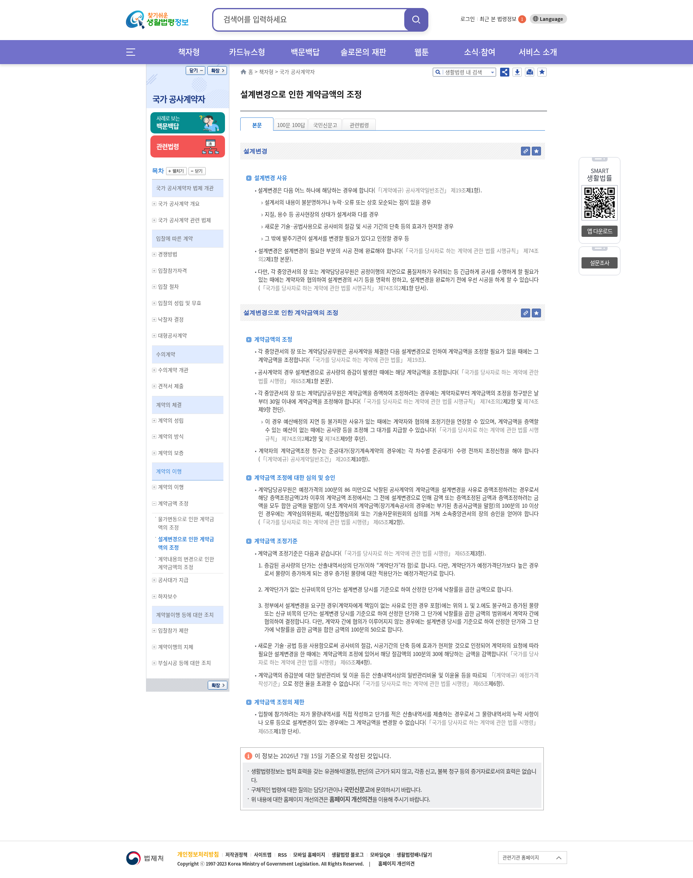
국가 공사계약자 (178, 99)
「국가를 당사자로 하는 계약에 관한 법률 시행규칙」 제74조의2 (330, 288)
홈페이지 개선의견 (396, 863)
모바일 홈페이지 (309, 854)
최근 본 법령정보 (501, 18)
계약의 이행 (169, 471)
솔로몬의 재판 (363, 52)
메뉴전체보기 (133, 52)
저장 (517, 72)
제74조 (530, 401)
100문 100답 (291, 125)
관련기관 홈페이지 (521, 857)
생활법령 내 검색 (463, 72)
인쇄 (529, 72)
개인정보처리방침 (198, 854)
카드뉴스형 (247, 52)
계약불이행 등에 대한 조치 (185, 614)
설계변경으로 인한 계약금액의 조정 (186, 543)
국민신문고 (325, 125)
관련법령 (359, 125)
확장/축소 (217, 70)
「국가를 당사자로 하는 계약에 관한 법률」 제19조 (366, 359)
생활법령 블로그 (348, 854)
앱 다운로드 (599, 231)
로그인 (467, 18)
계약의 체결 (169, 404)
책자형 (189, 52)
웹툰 (421, 52)
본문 (257, 125)
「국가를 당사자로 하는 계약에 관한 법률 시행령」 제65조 (324, 522)
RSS (282, 854)
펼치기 (176, 171)
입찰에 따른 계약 (174, 238)
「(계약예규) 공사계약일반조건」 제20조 (305, 459)
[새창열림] (144, 855)
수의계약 (165, 354)
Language (551, 18)
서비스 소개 (538, 52)
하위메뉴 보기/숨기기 (154, 204)
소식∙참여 (479, 52)
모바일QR (380, 854)
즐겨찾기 (542, 72)
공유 (504, 72)
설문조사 (599, 262)
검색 (416, 19)
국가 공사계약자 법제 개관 (185, 188)
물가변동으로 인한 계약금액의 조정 (186, 523)
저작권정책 (236, 854)
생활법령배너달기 (414, 854)
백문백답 (305, 52)
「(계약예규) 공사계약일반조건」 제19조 (420, 190)
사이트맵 (263, 854)
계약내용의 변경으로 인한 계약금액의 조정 (186, 563)
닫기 (195, 70)
